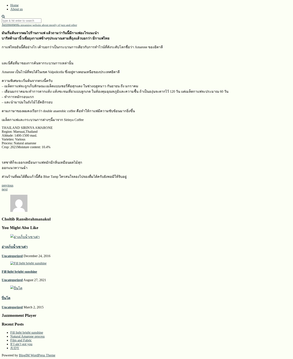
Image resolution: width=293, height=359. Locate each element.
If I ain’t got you (21, 344)
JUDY (14, 348)
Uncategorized (12, 256)
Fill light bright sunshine (19, 271)
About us (16, 9)
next (5, 189)
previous (7, 185)
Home (14, 5)
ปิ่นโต (6, 298)
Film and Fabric (21, 340)
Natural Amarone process (27, 336)
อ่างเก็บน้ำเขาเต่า (15, 247)
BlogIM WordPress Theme (37, 355)
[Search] (3, 16)
